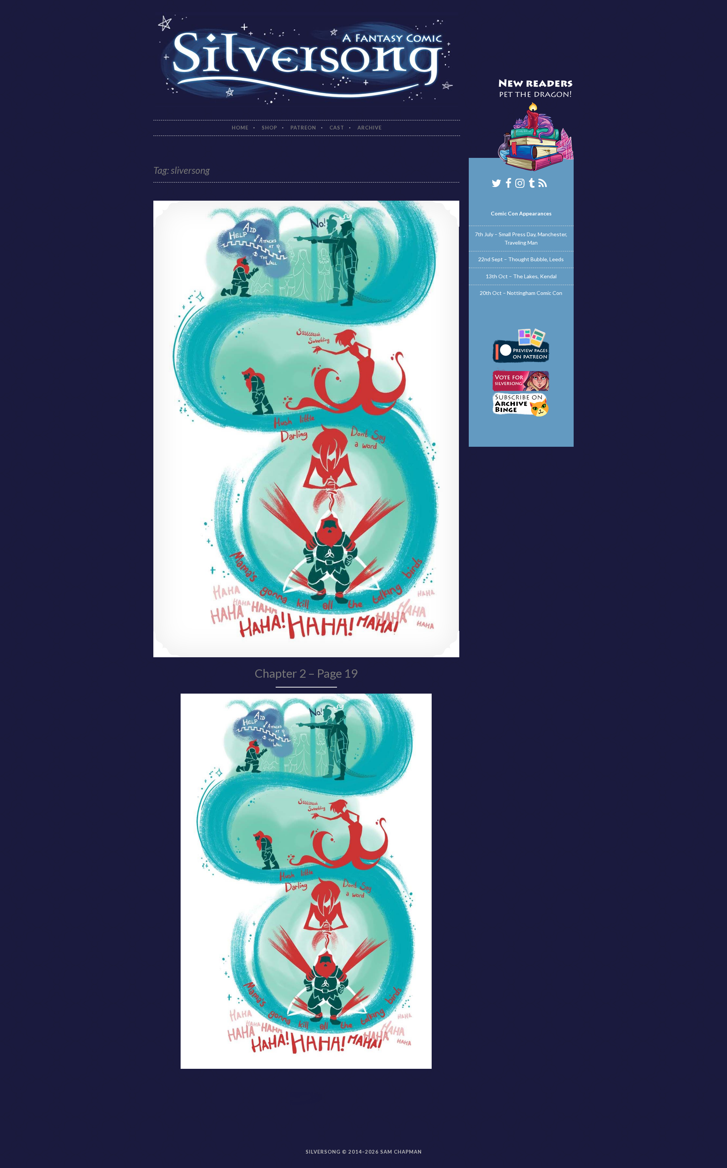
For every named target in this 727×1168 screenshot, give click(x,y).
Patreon (303, 128)
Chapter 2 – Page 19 (306, 673)
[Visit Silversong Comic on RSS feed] (542, 185)
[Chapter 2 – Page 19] (306, 1066)
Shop (269, 128)
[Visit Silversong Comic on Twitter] (496, 185)
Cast (336, 128)
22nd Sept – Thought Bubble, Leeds (521, 259)
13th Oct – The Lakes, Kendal (521, 276)
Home (240, 128)
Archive (369, 128)
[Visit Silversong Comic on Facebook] (508, 185)
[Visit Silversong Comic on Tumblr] (532, 185)
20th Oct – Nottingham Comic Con (521, 293)
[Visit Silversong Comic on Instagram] (519, 185)
